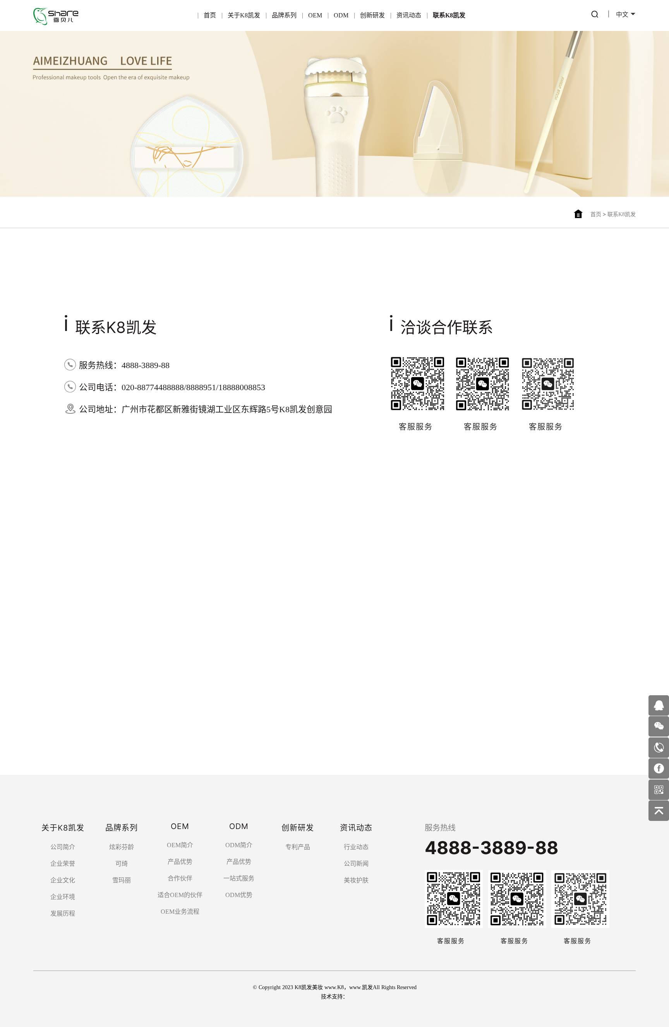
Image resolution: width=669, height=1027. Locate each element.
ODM (341, 15)
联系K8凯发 (449, 15)
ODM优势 (238, 895)
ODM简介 (238, 845)
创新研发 (372, 15)
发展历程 (62, 913)
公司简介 (62, 847)
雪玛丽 (121, 880)
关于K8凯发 (244, 15)
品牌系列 (284, 15)
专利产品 (297, 847)
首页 (210, 15)
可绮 (121, 863)
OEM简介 (180, 845)
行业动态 (356, 847)
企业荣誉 (62, 863)
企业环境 (62, 897)
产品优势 (180, 861)
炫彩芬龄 (121, 847)
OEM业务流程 (180, 911)
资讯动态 (408, 15)
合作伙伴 (180, 878)
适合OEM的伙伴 (180, 895)
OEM (315, 15)
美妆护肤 (356, 880)
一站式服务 (238, 878)
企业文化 (62, 880)
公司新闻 (356, 863)
